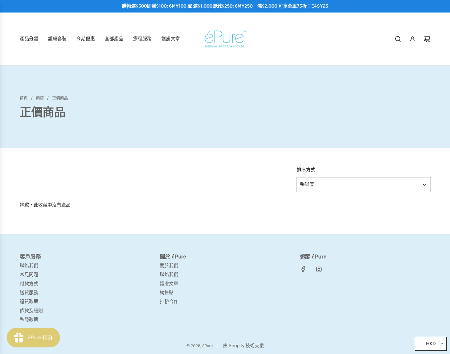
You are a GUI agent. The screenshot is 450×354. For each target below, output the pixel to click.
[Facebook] (303, 269)
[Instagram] (319, 269)
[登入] (412, 39)
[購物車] (427, 39)
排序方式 (306, 170)
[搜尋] (398, 39)
